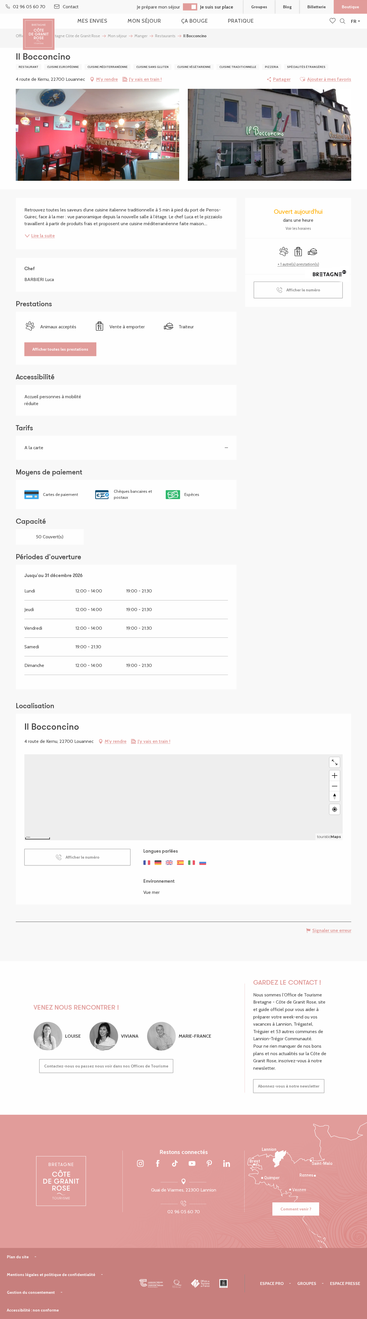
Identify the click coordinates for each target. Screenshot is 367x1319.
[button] (342, 21)
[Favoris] (333, 21)
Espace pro (272, 1283)
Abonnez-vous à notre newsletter (288, 1086)
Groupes (259, 6)
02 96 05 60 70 (183, 1211)
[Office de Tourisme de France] (200, 1283)
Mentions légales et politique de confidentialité (51, 1274)
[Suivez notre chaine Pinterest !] (209, 1164)
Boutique (350, 6)
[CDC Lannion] (151, 1283)
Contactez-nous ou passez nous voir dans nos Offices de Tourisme (106, 1066)
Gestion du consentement (31, 1292)
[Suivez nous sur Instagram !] (140, 1164)
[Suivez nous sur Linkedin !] (226, 1164)
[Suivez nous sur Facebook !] (157, 1164)
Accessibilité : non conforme (33, 1310)
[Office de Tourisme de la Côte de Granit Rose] (38, 29)
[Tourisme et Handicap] (223, 1283)
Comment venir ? (295, 1209)
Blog (287, 6)
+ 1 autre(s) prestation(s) (298, 264)
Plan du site (18, 1256)
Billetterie (316, 6)
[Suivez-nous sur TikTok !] (175, 1164)
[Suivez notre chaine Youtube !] (192, 1164)
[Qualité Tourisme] (177, 1283)
